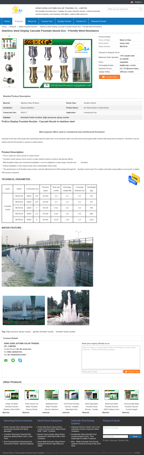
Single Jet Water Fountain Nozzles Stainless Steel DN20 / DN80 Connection (12, 407)
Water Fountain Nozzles (28, 27)
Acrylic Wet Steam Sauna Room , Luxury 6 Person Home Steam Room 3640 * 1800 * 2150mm (52, 429)
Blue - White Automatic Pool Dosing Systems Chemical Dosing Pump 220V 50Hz (86, 444)
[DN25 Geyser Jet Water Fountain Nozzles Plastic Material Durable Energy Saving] (31, 395)
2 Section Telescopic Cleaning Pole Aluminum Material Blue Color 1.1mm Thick (18, 436)
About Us (32, 21)
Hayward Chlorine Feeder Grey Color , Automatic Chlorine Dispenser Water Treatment (86, 429)
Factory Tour (47, 21)
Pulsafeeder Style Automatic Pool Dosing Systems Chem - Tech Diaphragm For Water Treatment (84, 436)
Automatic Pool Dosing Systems (82, 422)
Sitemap (113, 440)
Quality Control (64, 21)
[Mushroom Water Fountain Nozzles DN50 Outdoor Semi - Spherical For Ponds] (111, 395)
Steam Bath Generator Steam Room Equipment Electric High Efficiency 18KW (51, 444)
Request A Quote (98, 21)
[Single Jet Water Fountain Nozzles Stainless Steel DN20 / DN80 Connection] (12, 395)
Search (140, 9)
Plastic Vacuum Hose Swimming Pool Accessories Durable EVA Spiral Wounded (18, 429)
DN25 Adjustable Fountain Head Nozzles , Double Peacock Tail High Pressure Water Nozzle (91, 407)
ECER (137, 453)
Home (7, 21)
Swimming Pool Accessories (18, 420)
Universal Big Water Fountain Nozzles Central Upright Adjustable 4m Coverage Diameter (131, 407)
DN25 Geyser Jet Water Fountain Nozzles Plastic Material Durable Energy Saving (31, 407)
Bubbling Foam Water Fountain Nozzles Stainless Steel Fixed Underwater (51, 407)
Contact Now (111, 77)
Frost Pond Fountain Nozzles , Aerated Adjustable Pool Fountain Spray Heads (71, 407)
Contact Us (81, 21)
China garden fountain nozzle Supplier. (30, 453)
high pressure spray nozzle (18, 331)
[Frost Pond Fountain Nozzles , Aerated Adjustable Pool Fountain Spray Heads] (71, 395)
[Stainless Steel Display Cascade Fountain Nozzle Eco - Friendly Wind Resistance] (9, 43)
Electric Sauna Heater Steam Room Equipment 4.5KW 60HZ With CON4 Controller (51, 436)
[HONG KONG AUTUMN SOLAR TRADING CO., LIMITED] (17, 9)
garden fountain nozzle (43, 331)
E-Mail (106, 440)
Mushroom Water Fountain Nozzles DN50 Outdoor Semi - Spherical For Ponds (111, 407)
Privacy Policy (8, 453)
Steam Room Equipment (49, 420)
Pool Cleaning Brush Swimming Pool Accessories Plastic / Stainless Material (18, 443)
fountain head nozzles (65, 331)
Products (19, 21)
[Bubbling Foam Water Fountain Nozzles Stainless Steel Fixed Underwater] (51, 395)
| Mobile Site (123, 440)
